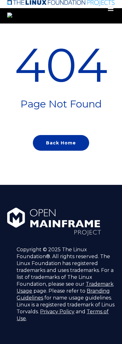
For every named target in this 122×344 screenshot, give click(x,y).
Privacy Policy (57, 312)
